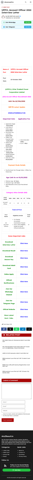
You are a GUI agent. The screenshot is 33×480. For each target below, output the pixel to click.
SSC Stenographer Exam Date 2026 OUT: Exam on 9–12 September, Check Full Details (16, 347)
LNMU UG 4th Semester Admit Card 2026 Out (15, 353)
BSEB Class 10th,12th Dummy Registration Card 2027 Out (16, 365)
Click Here (24, 258)
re (27, 317)
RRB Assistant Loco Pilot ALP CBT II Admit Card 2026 (16, 359)
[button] (25, 2)
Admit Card (6, 7)
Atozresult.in (9, 2)
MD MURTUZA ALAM (13, 16)
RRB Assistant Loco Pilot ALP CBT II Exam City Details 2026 (15, 372)
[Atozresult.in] (2, 2)
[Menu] (30, 2)
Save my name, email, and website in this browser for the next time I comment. (16, 414)
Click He (23, 317)
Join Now (27, 22)
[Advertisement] (16, 47)
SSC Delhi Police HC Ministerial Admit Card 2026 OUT (16, 341)
